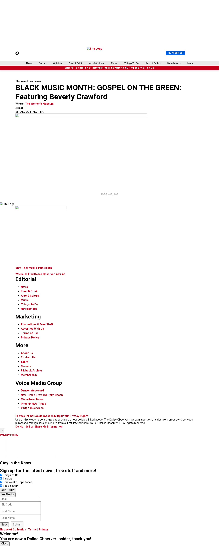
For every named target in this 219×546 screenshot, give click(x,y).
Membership (29, 375)
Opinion (57, 63)
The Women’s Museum (39, 103)
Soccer (42, 63)
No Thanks (7, 494)
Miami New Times (32, 399)
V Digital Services (32, 408)
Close (4, 543)
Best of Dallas (152, 63)
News (29, 63)
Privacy (20, 416)
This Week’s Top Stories (17, 482)
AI (61, 416)
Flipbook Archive (31, 370)
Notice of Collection (13, 529)
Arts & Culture (96, 63)
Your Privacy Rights (75, 416)
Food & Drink (75, 63)
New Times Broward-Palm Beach (42, 395)
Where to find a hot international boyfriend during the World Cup (109, 67)
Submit (17, 524)
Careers (26, 366)
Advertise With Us (32, 328)
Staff (24, 361)
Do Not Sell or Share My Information (38, 426)
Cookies (38, 416)
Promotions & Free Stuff (37, 324)
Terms (29, 416)
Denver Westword (32, 390)
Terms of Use (29, 333)
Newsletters (174, 63)
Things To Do (131, 63)
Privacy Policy (30, 337)
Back (4, 524)
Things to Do (10, 475)
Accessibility (52, 416)
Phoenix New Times (33, 403)
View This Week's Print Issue (33, 267)
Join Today (8, 489)
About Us (27, 353)
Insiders (7, 478)
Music (114, 63)
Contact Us (28, 357)
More (190, 63)
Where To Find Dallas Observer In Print (40, 274)
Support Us (175, 53)
